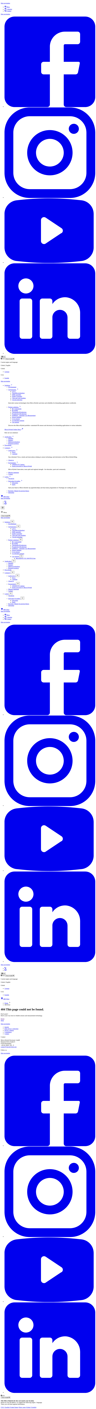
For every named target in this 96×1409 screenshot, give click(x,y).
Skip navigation (5, 3)
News (13, 452)
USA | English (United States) (9, 1407)
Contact (10, 474)
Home (6, 1003)
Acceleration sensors (18, 420)
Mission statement (13, 472)
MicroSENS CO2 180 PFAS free (26, 558)
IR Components (16, 409)
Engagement (12, 463)
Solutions (7, 385)
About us (11, 460)
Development (12, 387)
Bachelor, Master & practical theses (18, 491)
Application (8, 437)
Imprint (6, 1027)
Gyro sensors (16, 419)
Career (6, 477)
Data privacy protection (11, 1029)
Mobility (10, 438)
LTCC (14, 391)
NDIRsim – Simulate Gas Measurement (24, 415)
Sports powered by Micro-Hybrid (22, 466)
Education (15, 483)
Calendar (14, 454)
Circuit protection (17, 400)
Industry (10, 440)
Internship (11, 492)
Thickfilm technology (18, 393)
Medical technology (14, 442)
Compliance (8, 1032)
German (6, 372)
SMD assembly (16, 395)
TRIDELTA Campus (18, 464)
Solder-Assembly (17, 396)
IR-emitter (15, 410)
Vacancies (11, 478)
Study (13, 484)
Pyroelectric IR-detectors (19, 414)
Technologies (12, 389)
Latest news (12, 450)
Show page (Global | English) (27, 1407)
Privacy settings (9, 1030)
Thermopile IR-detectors (19, 412)
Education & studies (14, 481)
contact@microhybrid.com (8, 1047)
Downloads (7, 445)
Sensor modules (16, 417)
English (6, 378)
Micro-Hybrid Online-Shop (12, 429)
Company (7, 448)
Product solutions (13, 407)
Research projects (13, 443)
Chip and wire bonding (19, 398)
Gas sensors (15, 422)
